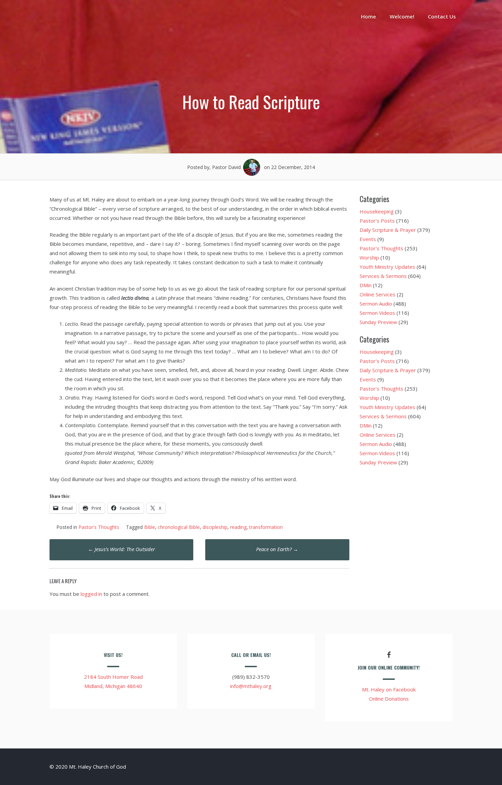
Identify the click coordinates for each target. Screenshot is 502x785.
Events (368, 239)
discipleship (215, 527)
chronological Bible (179, 527)
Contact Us (442, 16)
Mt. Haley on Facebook (389, 689)
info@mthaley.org (250, 686)
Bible (149, 527)
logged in (91, 593)
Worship (369, 257)
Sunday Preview (378, 322)
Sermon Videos (377, 312)
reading (238, 527)
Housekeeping (377, 211)
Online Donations (389, 698)
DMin (366, 285)
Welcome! (402, 16)
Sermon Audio (376, 303)
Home (368, 16)
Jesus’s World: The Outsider (121, 549)
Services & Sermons (383, 275)
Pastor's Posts (377, 220)
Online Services (377, 294)
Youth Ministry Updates (387, 266)
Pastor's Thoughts (99, 527)
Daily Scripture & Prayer (388, 229)
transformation (266, 527)
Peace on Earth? (277, 549)
